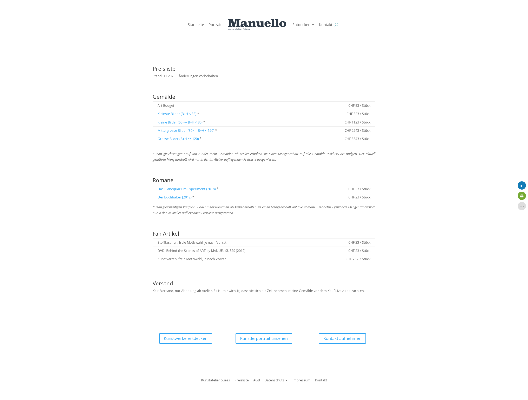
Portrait (215, 24)
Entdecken (301, 24)
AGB (256, 380)
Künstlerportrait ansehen (264, 338)
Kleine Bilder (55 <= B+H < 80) (180, 122)
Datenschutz (274, 380)
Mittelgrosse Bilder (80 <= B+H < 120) (186, 130)
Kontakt (325, 24)
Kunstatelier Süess (215, 380)
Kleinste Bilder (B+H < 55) (177, 114)
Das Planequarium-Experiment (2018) (187, 189)
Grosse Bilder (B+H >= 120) (178, 138)
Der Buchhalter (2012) (175, 197)
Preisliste (242, 380)
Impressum (301, 380)
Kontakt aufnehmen (342, 338)
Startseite (196, 24)
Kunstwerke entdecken (185, 338)
